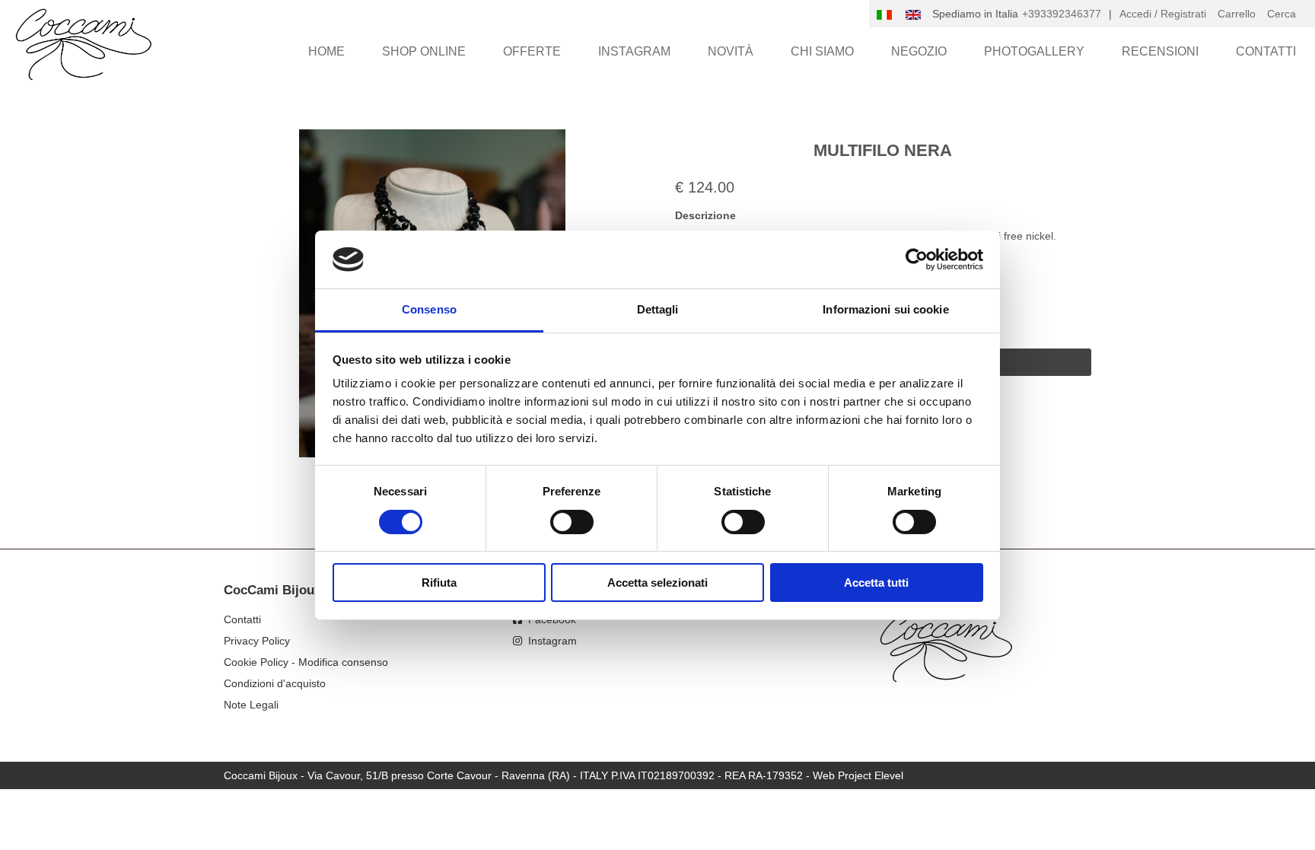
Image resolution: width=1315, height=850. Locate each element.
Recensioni (1160, 51)
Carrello (1237, 14)
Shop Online (424, 51)
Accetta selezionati (657, 582)
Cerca (1281, 14)
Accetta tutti (876, 582)
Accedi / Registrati (1162, 14)
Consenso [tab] (429, 309)
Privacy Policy (257, 641)
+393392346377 (1061, 14)
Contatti (1266, 51)
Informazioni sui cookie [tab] (885, 309)
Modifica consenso (343, 662)
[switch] (572, 522)
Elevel (888, 775)
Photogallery (1034, 51)
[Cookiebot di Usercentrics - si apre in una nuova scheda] (916, 259)
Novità (730, 51)
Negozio (919, 51)
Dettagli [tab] (658, 309)
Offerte (532, 51)
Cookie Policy (256, 662)
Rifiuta (439, 582)
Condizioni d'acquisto (275, 683)
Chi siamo (822, 51)
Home (326, 51)
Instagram (634, 51)
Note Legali (251, 705)
